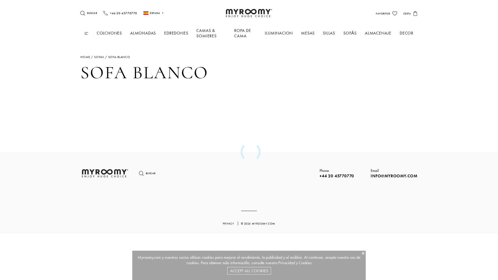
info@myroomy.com (394, 176)
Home (85, 57)
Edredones (176, 33)
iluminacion (279, 33)
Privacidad (286, 262)
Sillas (329, 33)
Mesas (308, 33)
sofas (99, 57)
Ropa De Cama (242, 33)
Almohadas (143, 33)
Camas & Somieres (206, 33)
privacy (229, 223)
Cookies (305, 262)
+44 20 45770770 (337, 176)
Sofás (350, 33)
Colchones (109, 33)
